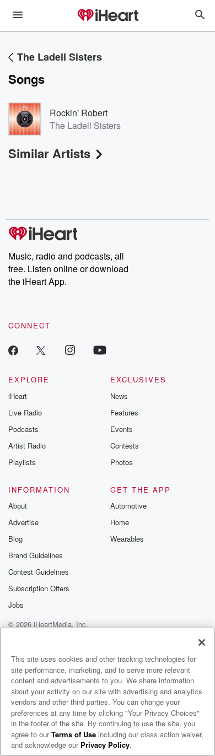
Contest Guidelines (38, 571)
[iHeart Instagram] (70, 349)
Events (121, 429)
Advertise (23, 522)
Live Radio (25, 412)
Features (124, 412)
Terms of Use (73, 734)
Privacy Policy (105, 744)
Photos (121, 462)
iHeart (17, 396)
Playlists (22, 462)
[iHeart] (107, 16)
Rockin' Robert (79, 112)
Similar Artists (49, 153)
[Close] (202, 642)
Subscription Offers (38, 588)
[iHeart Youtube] (99, 349)
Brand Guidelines (35, 555)
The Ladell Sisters (59, 57)
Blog (15, 538)
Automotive (128, 505)
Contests (124, 445)
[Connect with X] (40, 349)
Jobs (16, 605)
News (119, 396)
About (17, 505)
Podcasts (23, 429)
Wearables (127, 538)
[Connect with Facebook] (13, 349)
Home (119, 522)
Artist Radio (27, 445)
